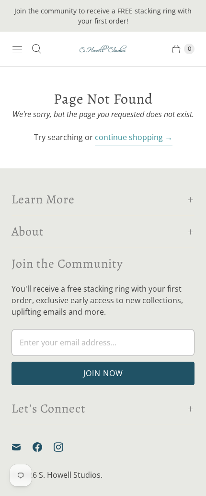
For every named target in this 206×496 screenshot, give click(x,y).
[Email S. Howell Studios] (22, 447)
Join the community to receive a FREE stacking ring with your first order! (103, 15)
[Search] (36, 48)
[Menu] (17, 48)
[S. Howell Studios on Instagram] (64, 447)
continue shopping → (133, 137)
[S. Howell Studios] (103, 49)
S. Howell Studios (70, 475)
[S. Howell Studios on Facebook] (43, 447)
